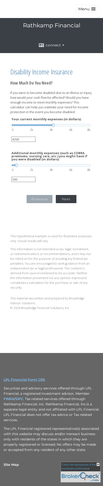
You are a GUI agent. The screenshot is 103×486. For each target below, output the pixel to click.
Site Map (11, 464)
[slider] (51, 125)
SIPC (19, 399)
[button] (87, 9)
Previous (39, 199)
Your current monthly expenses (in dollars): (46, 119)
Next (66, 199)
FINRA (9, 399)
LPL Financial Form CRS (24, 379)
